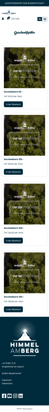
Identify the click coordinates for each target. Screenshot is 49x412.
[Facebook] (4, 396)
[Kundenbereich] (3, 18)
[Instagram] (15, 396)
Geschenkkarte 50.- (13, 91)
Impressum (7, 380)
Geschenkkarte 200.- (14, 228)
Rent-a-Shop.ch (27, 408)
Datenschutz (7, 383)
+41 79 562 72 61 (9, 363)
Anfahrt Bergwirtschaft (11, 373)
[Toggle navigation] (44, 19)
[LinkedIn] (20, 396)
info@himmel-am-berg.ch (13, 366)
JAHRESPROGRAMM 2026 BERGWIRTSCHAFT (24, 3)
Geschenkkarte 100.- (13, 159)
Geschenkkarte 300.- (14, 296)
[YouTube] (9, 396)
